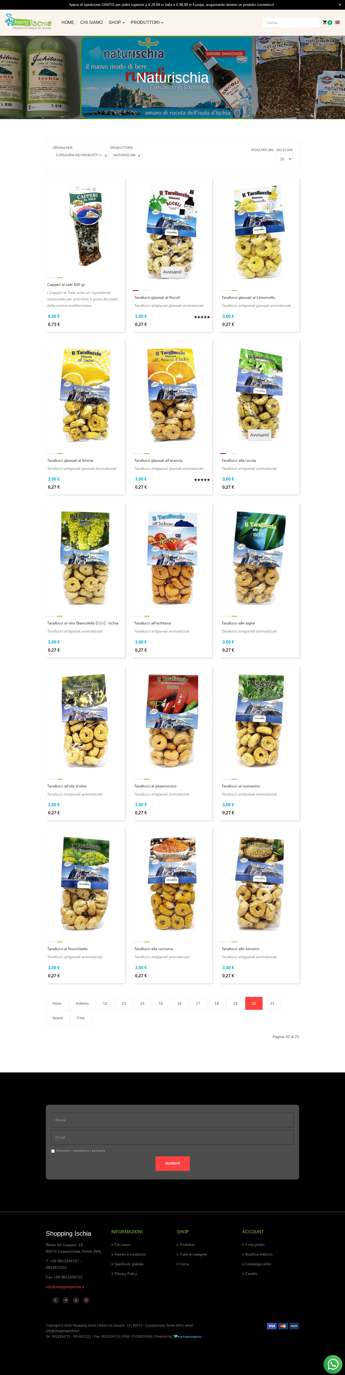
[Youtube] (76, 1300)
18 (217, 1003)
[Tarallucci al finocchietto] (85, 881)
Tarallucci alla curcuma (153, 949)
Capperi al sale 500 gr (66, 284)
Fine (81, 1018)
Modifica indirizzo (258, 1254)
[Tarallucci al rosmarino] (259, 718)
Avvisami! (172, 272)
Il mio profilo (254, 1245)
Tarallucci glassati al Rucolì (157, 297)
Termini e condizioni (130, 1254)
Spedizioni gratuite (129, 1264)
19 (235, 1003)
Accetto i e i (80, 1150)
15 (161, 1003)
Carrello (251, 1274)
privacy (98, 1150)
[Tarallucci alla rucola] (259, 392)
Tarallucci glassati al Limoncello (248, 297)
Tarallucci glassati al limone (70, 460)
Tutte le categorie (193, 1254)
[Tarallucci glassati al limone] (85, 392)
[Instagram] (86, 1300)
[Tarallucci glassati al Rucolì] (172, 229)
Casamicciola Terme (159, 1325)
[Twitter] (66, 1300)
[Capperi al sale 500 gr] (85, 223)
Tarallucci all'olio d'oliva (67, 786)
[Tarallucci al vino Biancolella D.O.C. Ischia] (85, 555)
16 (179, 1003)
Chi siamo (91, 22)
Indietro (82, 1003)
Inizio (57, 1003)
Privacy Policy (126, 1274)
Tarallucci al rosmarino (241, 786)
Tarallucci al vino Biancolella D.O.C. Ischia (82, 623)
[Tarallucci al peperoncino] (172, 718)
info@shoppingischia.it (65, 1287)
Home (67, 22)
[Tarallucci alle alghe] (259, 555)
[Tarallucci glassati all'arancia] (172, 392)
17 (198, 1003)
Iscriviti (172, 1164)
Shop (115, 22)
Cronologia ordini (258, 1264)
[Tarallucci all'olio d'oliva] (85, 718)
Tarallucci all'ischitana (152, 623)
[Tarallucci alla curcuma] (172, 881)
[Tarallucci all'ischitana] (172, 555)
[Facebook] (55, 1300)
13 (124, 1003)
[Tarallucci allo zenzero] (259, 881)
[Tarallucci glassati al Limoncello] (259, 229)
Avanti (57, 1018)
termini (79, 1150)
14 (142, 1003)
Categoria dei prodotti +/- (79, 155)
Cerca (184, 1264)
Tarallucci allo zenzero (240, 949)
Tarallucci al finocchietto (67, 949)
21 (272, 1003)
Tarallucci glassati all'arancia (158, 460)
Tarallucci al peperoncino (155, 786)
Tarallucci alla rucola (239, 460)
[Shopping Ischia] (28, 21)
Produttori (146, 22)
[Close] (340, 5)
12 (105, 1003)
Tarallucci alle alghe (238, 623)
